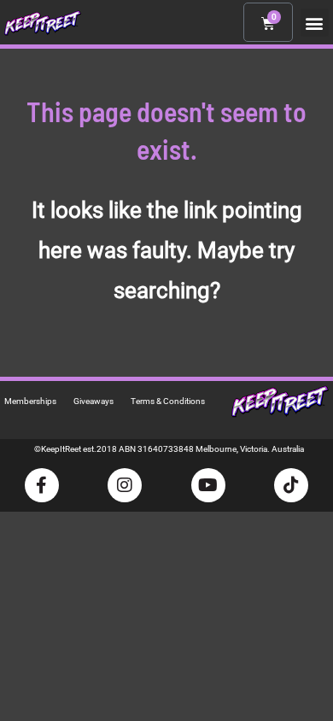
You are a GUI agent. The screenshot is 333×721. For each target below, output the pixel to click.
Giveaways (93, 401)
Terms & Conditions (168, 401)
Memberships (30, 401)
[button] (315, 23)
